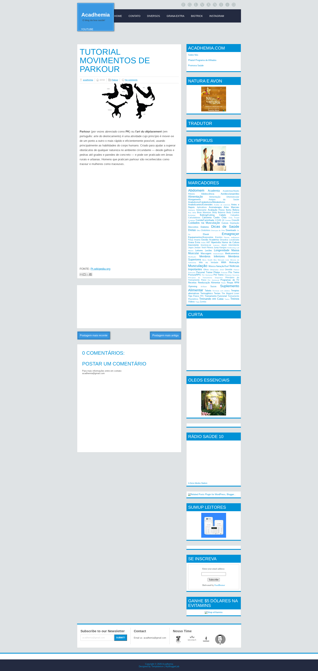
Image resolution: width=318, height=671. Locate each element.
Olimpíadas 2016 (217, 270)
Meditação (192, 257)
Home (118, 16)
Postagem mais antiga (165, 335)
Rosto (223, 283)
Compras (191, 220)
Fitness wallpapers (231, 237)
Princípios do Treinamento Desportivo (205, 278)
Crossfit (235, 220)
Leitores (199, 250)
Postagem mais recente (93, 335)
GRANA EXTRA (175, 16)
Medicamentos (232, 253)
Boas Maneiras (204, 212)
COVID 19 (219, 220)
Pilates (216, 272)
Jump (216, 247)
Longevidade (221, 250)
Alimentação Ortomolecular (224, 197)
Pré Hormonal (207, 275)
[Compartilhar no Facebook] (90, 274)
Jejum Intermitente (230, 245)
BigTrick (197, 16)
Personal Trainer (204, 272)
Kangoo (223, 247)
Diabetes (205, 227)
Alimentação (195, 196)
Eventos (218, 237)
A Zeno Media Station (197, 483)
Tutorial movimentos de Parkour (115, 60)
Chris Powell (234, 218)
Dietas (192, 230)
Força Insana (194, 240)
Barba (228, 210)
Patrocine (191, 272)
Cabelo (222, 215)
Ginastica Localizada (229, 240)
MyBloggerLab (172, 666)
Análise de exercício (222, 205)
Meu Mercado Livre (221, 260)
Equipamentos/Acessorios (200, 237)
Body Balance (218, 212)
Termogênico (206, 293)
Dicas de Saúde (225, 226)
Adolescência (207, 194)
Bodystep (191, 215)
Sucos (213, 286)
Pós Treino (233, 272)
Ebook (206, 234)
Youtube (87, 29)
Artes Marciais (231, 207)
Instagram (216, 16)
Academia (214, 190)
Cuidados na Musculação (204, 222)
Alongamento (194, 199)
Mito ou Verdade (208, 262)
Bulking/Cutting (207, 215)
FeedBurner (219, 585)
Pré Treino (218, 275)
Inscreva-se (206, 245)
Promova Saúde (196, 65)
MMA (223, 262)
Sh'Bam (204, 286)
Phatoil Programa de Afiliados (202, 60)
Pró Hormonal (213, 280)
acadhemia (88, 80)
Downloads (231, 230)
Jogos (191, 247)
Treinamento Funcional (216, 296)
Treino (227, 299)
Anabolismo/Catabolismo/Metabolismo (206, 202)
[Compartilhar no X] (87, 274)
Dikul (198, 230)
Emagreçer (230, 234)
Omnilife (228, 269)
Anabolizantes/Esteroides (200, 204)
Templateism (157, 666)
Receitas (192, 282)
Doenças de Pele (218, 230)
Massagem (206, 253)
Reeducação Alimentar (209, 282)
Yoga (197, 302)
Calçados (235, 215)
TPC (202, 296)
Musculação (197, 266)
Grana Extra (194, 242)
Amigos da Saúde (224, 199)
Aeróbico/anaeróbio (230, 194)
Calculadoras (194, 217)
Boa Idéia (192, 212)
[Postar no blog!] (84, 274)
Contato (134, 16)
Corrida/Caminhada (205, 220)
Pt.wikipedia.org (100, 268)
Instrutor (216, 245)
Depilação (234, 223)
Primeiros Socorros (232, 275)
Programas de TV (229, 280)
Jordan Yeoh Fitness (203, 247)
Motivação (234, 262)
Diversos (153, 16)
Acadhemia (95, 15)
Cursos (225, 223)
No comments (131, 80)
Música (212, 266)
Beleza (236, 210)
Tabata (208, 290)
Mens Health (207, 260)
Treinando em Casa (211, 298)
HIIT (208, 242)
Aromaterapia (215, 207)
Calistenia (207, 217)
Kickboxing (231, 248)
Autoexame (201, 210)
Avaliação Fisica (216, 210)
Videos (191, 301)
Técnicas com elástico (221, 291)
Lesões (208, 250)
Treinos (234, 298)
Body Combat (232, 212)
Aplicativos (202, 207)
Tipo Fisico (193, 296)
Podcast (224, 272)
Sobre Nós (193, 55)
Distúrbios (205, 230)
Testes (217, 293)
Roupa (230, 282)
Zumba (203, 302)
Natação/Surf (222, 266)
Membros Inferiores (212, 256)
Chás (224, 217)
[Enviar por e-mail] (81, 274)
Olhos (206, 269)
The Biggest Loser (230, 293)
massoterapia (218, 254)
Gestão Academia (210, 239)
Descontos (193, 227)
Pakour (115, 80)
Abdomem (196, 190)
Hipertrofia (216, 242)
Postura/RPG (194, 275)
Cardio (216, 217)
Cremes (228, 220)
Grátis (203, 242)
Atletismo (191, 210)
